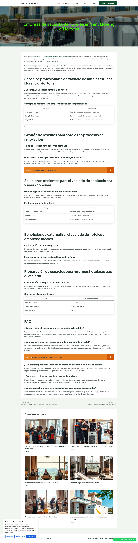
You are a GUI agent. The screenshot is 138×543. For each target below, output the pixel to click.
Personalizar (9, 536)
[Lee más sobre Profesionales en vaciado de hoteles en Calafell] (46, 502)
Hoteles (27, 451)
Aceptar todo (31, 536)
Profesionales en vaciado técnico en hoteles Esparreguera (91, 446)
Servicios (75, 3)
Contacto (92, 3)
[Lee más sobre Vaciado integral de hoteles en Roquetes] (91, 468)
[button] (79, 3)
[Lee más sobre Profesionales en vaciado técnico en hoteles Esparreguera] (91, 431)
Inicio (58, 3)
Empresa (66, 3)
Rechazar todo (20, 536)
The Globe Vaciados (30, 3)
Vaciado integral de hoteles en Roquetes (85, 483)
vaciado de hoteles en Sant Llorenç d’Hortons (50, 56)
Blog (84, 3)
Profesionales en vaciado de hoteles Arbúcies (41, 483)
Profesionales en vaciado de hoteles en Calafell (42, 517)
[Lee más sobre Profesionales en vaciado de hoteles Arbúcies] (46, 468)
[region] (20, 529)
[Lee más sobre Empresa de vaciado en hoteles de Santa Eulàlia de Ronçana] (91, 502)
